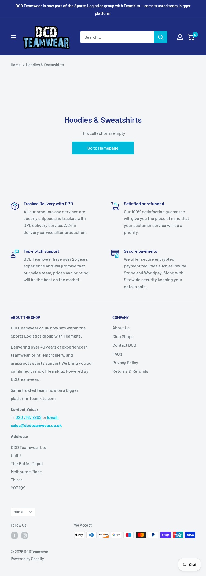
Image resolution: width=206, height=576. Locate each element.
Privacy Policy (125, 362)
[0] (190, 37)
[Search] (160, 37)
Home (16, 65)
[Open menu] (13, 37)
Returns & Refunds (130, 371)
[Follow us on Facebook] (14, 535)
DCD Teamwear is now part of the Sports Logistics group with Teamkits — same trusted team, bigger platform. (103, 9)
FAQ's (117, 353)
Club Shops (123, 336)
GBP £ (18, 512)
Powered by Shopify (27, 558)
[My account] (180, 37)
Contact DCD (124, 344)
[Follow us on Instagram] (24, 535)
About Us (121, 327)
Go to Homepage (103, 147)
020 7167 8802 (29, 417)
